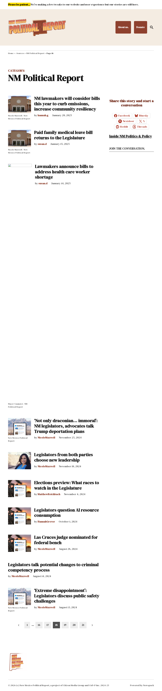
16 (39, 625)
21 (83, 625)
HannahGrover (46, 521)
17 (48, 625)
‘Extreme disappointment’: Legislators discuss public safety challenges (66, 595)
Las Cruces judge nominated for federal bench (66, 540)
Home (10, 53)
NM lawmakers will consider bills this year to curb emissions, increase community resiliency (67, 103)
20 (74, 625)
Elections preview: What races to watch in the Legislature (66, 485)
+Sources (20, 53)
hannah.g (43, 115)
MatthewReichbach (49, 494)
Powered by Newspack (142, 685)
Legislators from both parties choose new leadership (63, 457)
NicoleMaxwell (46, 437)
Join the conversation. (127, 148)
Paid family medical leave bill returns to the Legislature (63, 135)
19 (65, 625)
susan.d (42, 144)
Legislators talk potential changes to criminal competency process (53, 567)
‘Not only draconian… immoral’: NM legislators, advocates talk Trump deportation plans (66, 426)
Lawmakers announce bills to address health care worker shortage (64, 171)
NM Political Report (35, 53)
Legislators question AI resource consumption (66, 512)
